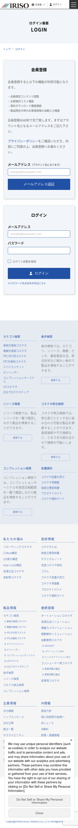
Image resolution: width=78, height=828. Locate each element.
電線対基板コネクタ (15, 351)
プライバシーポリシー (23, 141)
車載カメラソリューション (56, 628)
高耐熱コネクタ (12, 577)
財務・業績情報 (50, 735)
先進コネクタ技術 (51, 565)
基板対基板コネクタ (15, 345)
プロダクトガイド (51, 493)
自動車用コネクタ (51, 640)
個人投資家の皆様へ (53, 717)
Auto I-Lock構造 (12, 565)
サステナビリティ (13, 735)
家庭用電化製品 (52, 668)
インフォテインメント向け (58, 657)
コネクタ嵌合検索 (52, 404)
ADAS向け (49, 645)
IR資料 (45, 729)
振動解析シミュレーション (56, 634)
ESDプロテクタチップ (16, 392)
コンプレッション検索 (17, 468)
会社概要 (8, 711)
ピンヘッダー (11, 372)
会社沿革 (8, 723)
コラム (45, 571)
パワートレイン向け (54, 651)
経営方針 (46, 711)
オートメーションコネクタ (56, 616)
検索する (55, 380)
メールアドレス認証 (39, 184)
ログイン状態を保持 (24, 262)
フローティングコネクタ (17, 547)
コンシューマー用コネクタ (56, 663)
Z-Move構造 (10, 553)
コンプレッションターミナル (18, 380)
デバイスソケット (13, 367)
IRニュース (47, 723)
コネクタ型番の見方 (53, 477)
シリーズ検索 (11, 404)
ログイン (57, 4)
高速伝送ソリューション (55, 622)
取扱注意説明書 (50, 488)
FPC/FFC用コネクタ (14, 356)
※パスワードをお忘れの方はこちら (27, 283)
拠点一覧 (8, 729)
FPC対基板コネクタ (14, 361)
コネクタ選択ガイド (53, 499)
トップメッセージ (13, 717)
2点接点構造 (10, 559)
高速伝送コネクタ (13, 571)
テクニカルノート (51, 559)
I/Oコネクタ (10, 387)
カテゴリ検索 (11, 336)
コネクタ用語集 (50, 482)
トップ (6, 49)
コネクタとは (49, 547)
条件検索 (46, 336)
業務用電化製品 (52, 674)
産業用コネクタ (50, 681)
